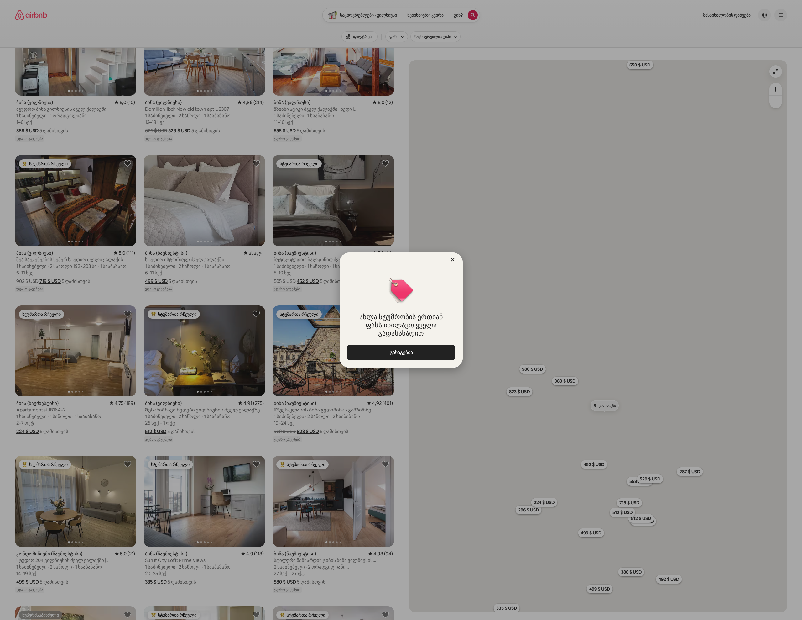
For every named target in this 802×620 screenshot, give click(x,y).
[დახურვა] (452, 259)
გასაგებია (401, 352)
